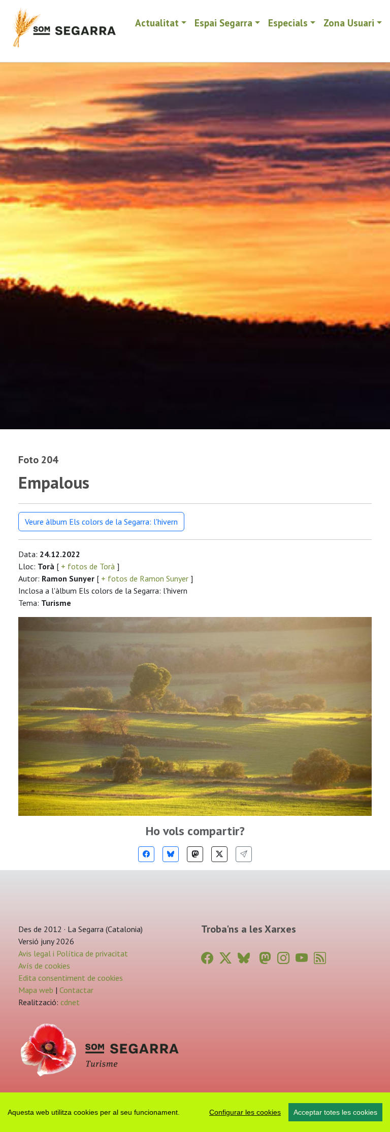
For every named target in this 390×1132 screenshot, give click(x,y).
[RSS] (320, 958)
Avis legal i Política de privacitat (73, 953)
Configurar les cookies (245, 1112)
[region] (195, 1112)
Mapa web (35, 990)
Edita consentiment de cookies (70, 978)
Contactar (76, 990)
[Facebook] (146, 854)
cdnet (69, 1002)
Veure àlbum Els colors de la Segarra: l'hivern (101, 522)
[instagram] (283, 958)
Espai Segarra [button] (223, 22)
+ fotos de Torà (88, 566)
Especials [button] (288, 22)
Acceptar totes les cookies (335, 1112)
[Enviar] (244, 854)
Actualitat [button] (157, 22)
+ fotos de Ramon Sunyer (144, 578)
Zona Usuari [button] (348, 22)
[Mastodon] (195, 854)
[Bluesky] (170, 854)
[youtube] (302, 958)
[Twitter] (219, 854)
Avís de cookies (44, 966)
